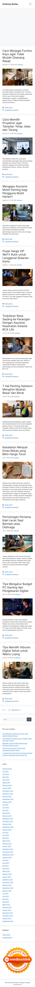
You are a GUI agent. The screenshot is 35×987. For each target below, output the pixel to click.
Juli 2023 (5, 860)
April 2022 (5, 902)
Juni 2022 (5, 896)
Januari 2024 (6, 846)
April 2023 (5, 868)
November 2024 (7, 821)
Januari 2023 (6, 877)
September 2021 (7, 921)
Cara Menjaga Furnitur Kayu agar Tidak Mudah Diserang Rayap (17, 56)
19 (10, 710)
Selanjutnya (16, 710)
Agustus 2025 (7, 802)
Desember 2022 (7, 879)
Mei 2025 (5, 810)
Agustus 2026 (7, 769)
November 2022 (7, 882)
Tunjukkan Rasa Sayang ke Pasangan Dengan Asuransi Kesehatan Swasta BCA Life (16, 322)
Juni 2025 (5, 807)
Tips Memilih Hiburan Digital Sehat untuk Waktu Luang (16, 650)
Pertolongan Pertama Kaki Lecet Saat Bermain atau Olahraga (16, 522)
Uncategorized (7, 937)
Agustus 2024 (7, 830)
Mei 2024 (5, 838)
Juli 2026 (5, 771)
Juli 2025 (5, 805)
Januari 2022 (6, 910)
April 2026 (5, 780)
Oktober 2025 (6, 796)
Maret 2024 (6, 841)
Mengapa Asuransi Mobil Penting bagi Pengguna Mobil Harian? (14, 191)
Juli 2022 (5, 893)
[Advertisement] (17, 26)
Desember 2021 (7, 913)
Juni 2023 (5, 863)
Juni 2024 (5, 835)
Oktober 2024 (7, 824)
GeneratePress (17, 984)
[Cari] (29, 719)
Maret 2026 (6, 782)
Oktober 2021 (6, 918)
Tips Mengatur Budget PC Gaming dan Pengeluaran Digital (17, 587)
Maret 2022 (6, 904)
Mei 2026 (5, 777)
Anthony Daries (10, 4)
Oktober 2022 (6, 885)
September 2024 (8, 827)
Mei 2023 (5, 866)
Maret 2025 (6, 813)
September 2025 (7, 799)
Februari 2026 (7, 785)
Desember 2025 (7, 791)
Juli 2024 (5, 832)
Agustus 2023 (7, 857)
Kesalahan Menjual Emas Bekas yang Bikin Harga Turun (14, 450)
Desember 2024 (7, 818)
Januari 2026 (6, 788)
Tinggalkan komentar (11, 110)
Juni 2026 (5, 774)
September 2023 (8, 855)
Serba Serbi (8, 107)
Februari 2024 (7, 843)
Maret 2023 (6, 871)
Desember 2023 (7, 849)
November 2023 (7, 852)
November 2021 (7, 916)
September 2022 (7, 888)
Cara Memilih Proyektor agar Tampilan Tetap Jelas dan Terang (16, 124)
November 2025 (7, 794)
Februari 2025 (7, 816)
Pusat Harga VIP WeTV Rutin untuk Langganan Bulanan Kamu (15, 256)
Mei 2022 (5, 899)
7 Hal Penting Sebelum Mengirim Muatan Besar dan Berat (17, 389)
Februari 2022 (7, 907)
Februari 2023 (7, 874)
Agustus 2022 (7, 891)
